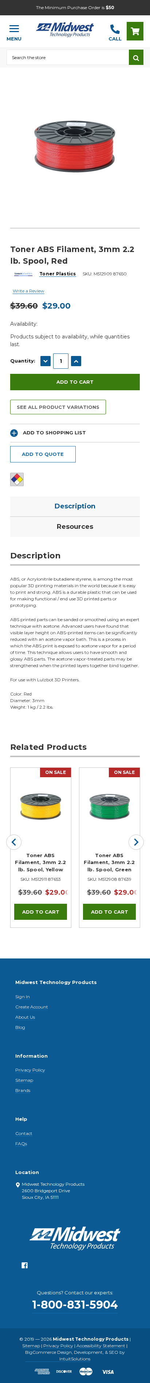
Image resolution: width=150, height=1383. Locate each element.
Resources (75, 527)
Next (136, 842)
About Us (25, 1017)
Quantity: (22, 361)
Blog (20, 1027)
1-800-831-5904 (75, 1305)
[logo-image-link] (65, 28)
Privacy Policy (30, 1070)
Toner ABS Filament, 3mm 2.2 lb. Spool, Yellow (40, 862)
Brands (22, 1090)
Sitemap (24, 1080)
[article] (40, 847)
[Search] (136, 57)
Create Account (31, 1007)
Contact (23, 1133)
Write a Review (28, 291)
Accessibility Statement (100, 1345)
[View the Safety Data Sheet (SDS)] (17, 479)
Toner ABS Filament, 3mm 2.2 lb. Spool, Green (109, 862)
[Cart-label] (135, 31)
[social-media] (24, 1267)
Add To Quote (43, 454)
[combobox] (68, 57)
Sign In (22, 996)
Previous (13, 842)
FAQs (21, 1143)
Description (75, 506)
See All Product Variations (58, 407)
